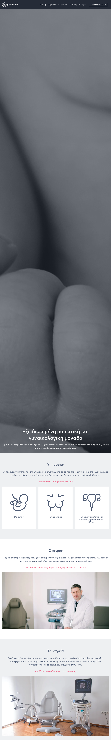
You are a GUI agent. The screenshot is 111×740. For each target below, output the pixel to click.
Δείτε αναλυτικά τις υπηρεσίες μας (56, 482)
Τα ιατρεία (82, 5)
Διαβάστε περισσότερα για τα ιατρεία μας (55, 671)
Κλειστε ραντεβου (98, 5)
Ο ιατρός (73, 5)
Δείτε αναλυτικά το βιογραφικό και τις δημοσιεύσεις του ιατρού (55, 567)
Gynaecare (12, 4)
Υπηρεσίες (51, 5)
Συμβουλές (62, 5)
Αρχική (43, 5)
